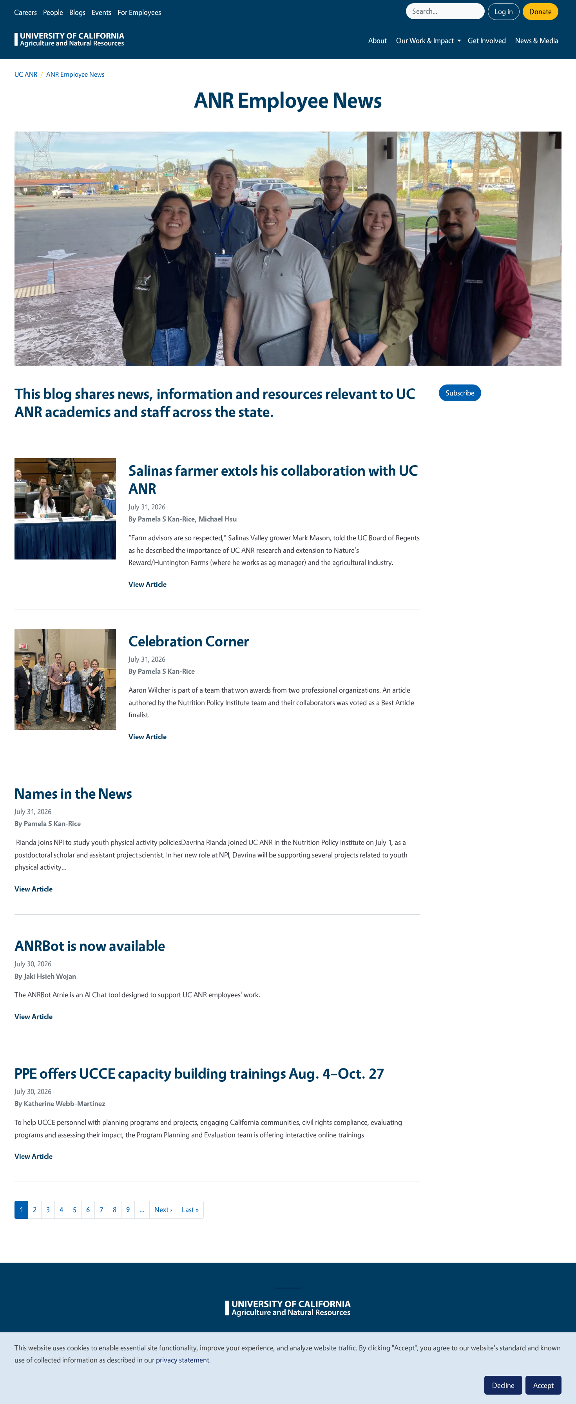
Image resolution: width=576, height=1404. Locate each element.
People (53, 12)
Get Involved (487, 40)
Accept (543, 1385)
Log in (503, 11)
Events (101, 12)
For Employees (139, 12)
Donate (540, 11)
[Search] (480, 11)
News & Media (536, 40)
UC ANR (25, 74)
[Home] (69, 41)
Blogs (77, 12)
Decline (503, 1385)
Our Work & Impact (425, 40)
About (377, 40)
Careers (25, 12)
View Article (148, 584)
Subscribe (460, 392)
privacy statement (182, 1359)
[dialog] (288, 1368)
